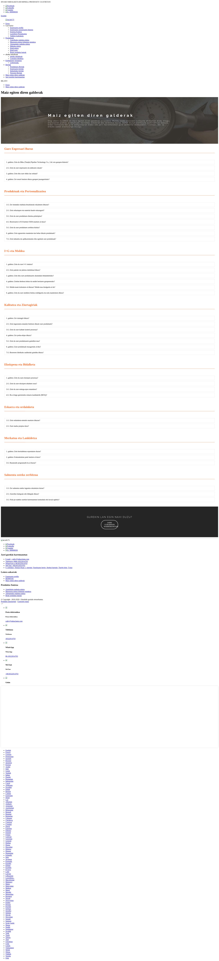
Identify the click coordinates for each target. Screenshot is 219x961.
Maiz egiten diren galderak (15, 75)
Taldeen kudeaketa (16, 36)
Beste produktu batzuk (18, 52)
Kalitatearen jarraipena (13, 61)
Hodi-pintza (14, 48)
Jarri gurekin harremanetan (15, 77)
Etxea (7, 24)
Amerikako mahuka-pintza (19, 40)
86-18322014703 (11, 656)
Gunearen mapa (23, 602)
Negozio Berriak (16, 73)
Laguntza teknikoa (16, 59)
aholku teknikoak (16, 56)
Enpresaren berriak (17, 69)
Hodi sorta (14, 50)
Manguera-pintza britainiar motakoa (23, 42)
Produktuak (9, 38)
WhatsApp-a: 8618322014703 (16, 563)
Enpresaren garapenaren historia (21, 30)
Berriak (8, 65)
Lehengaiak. (14, 63)
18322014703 (10, 639)
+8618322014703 (11, 674)
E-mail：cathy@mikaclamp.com (17, 559)
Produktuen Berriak (17, 67)
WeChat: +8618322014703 (15, 566)
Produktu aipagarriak (8, 602)
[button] (109, 524)
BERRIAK (9, 579)
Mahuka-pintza (15, 46)
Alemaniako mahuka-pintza (20, 44)
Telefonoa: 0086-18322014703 (16, 561)
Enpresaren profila (16, 28)
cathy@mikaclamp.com (13, 621)
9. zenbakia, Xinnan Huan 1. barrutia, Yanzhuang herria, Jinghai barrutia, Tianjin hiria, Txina (38, 568)
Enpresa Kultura (16, 32)
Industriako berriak (17, 71)
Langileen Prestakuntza (18, 34)
